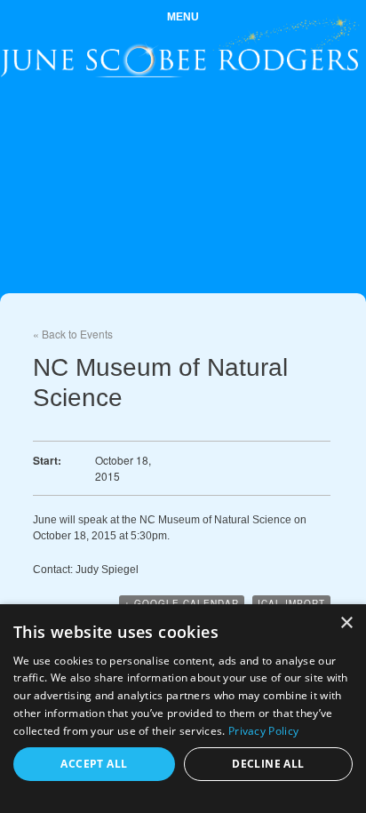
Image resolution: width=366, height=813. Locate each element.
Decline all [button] (268, 763)
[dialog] (183, 708)
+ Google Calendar (181, 603)
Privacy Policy (263, 730)
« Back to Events (73, 333)
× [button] (346, 623)
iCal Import (291, 603)
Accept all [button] (93, 763)
